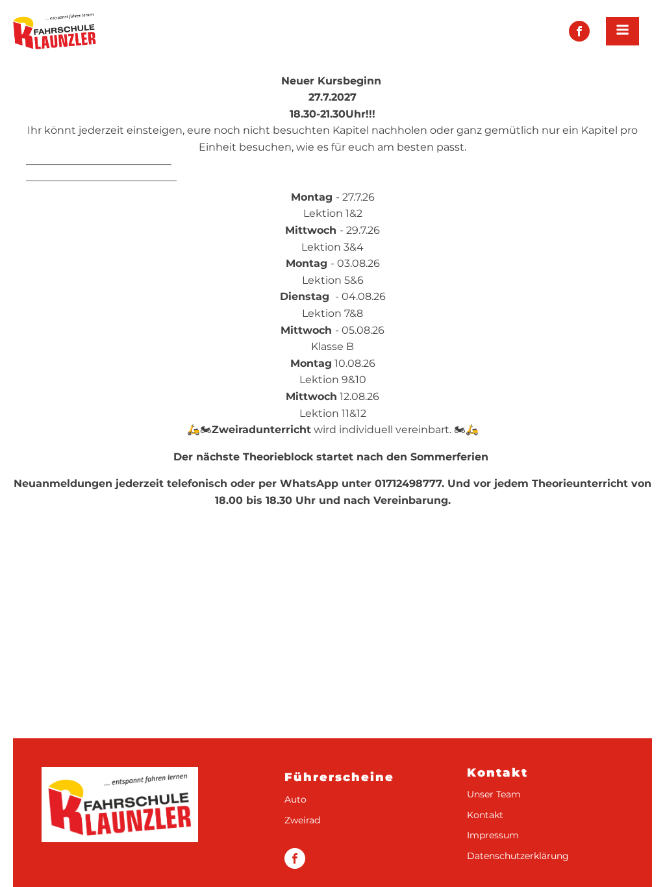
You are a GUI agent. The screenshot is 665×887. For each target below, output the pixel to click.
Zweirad (302, 820)
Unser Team (494, 794)
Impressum (493, 835)
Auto (295, 800)
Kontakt (485, 815)
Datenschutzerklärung (518, 856)
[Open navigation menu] (622, 31)
